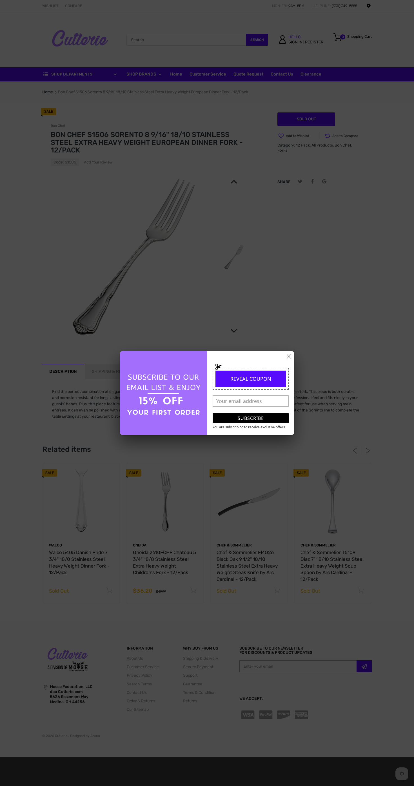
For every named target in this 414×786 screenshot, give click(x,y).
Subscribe (251, 418)
